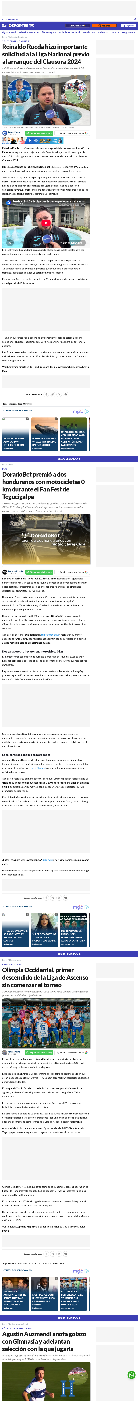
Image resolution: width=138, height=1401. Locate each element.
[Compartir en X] (59, 394)
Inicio (4, 37)
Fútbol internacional (18, 1324)
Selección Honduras (28, 32)
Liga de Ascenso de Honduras (51, 1263)
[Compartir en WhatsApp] (52, 394)
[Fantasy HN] (104, 26)
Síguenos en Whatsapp (41, 133)
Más (11, 464)
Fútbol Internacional (69, 32)
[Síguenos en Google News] (65, 394)
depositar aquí (38, 768)
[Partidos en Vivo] (77, 26)
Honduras (27, 404)
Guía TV (115, 32)
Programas (127, 32)
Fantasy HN (13, 19)
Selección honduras (18, 37)
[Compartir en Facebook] (46, 394)
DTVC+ (5, 19)
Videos (101, 32)
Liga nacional (15, 960)
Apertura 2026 (29, 1263)
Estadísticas (89, 32)
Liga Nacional (9, 32)
